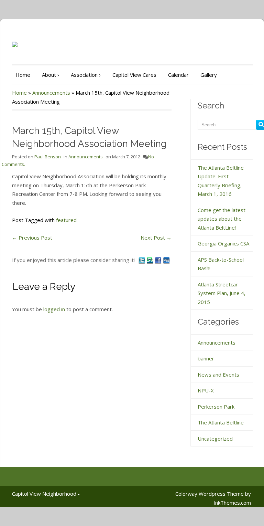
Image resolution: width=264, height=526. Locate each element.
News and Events (218, 374)
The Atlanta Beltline (221, 422)
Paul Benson (47, 157)
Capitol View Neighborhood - (46, 493)
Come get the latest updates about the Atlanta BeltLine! (221, 219)
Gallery (208, 74)
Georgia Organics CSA (223, 243)
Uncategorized (215, 438)
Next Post (156, 237)
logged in (54, 309)
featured (66, 220)
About (50, 74)
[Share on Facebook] (159, 259)
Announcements (51, 92)
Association (86, 74)
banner (206, 358)
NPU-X (206, 390)
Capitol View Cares (134, 74)
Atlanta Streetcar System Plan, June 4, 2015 (221, 293)
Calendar (178, 74)
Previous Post (32, 237)
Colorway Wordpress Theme (209, 493)
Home (22, 74)
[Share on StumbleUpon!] (150, 259)
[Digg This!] (166, 259)
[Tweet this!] (142, 259)
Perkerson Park (216, 406)
